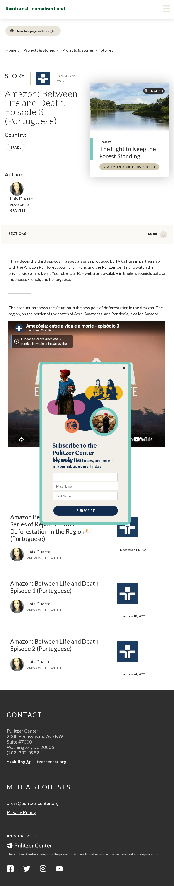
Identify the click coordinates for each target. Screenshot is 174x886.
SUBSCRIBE (86, 510)
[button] (85, 452)
